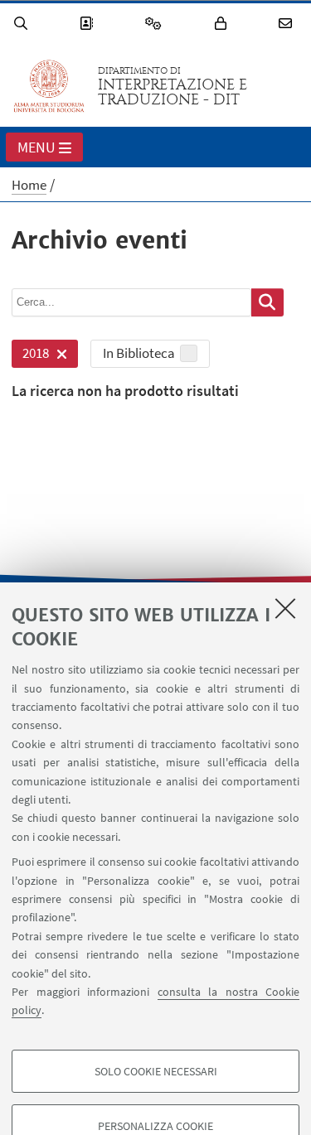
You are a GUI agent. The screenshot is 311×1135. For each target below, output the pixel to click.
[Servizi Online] (156, 24)
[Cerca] (23, 24)
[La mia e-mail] (288, 24)
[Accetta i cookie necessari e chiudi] (285, 608)
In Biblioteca (139, 353)
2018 (30, 356)
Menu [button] (36, 147)
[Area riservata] (223, 24)
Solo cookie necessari (156, 1071)
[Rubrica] (89, 24)
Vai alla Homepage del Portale (49, 86)
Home (29, 185)
